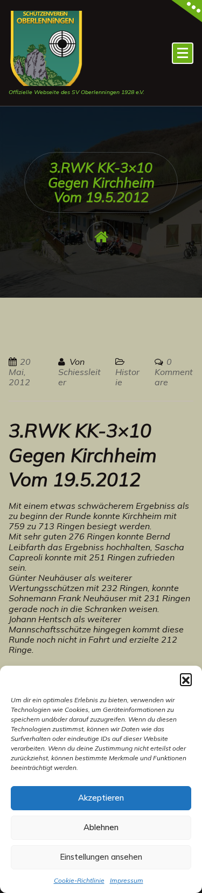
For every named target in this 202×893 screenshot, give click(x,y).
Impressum (126, 880)
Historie (127, 376)
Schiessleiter (79, 376)
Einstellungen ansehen (101, 857)
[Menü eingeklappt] (182, 53)
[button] (185, 679)
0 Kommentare (174, 371)
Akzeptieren (101, 798)
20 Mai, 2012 (20, 371)
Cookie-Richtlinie (79, 880)
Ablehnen (101, 827)
